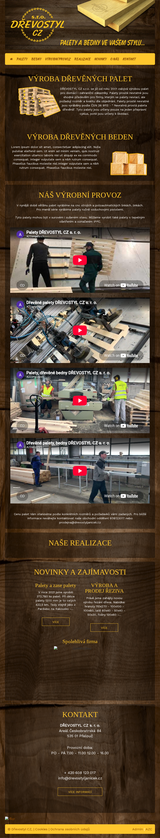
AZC (149, 829)
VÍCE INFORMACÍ (80, 792)
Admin (137, 829)
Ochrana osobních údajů (70, 829)
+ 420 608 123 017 (80, 772)
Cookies (41, 829)
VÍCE (55, 622)
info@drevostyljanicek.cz (80, 778)
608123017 (118, 518)
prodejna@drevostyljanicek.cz (80, 522)
